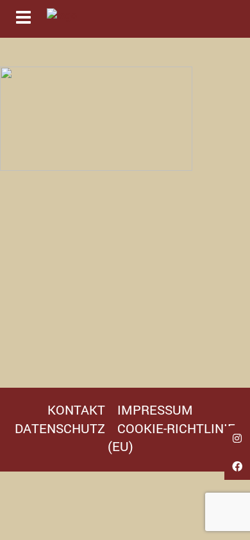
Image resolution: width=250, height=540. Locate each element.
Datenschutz (60, 428)
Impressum (155, 409)
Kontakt (76, 409)
